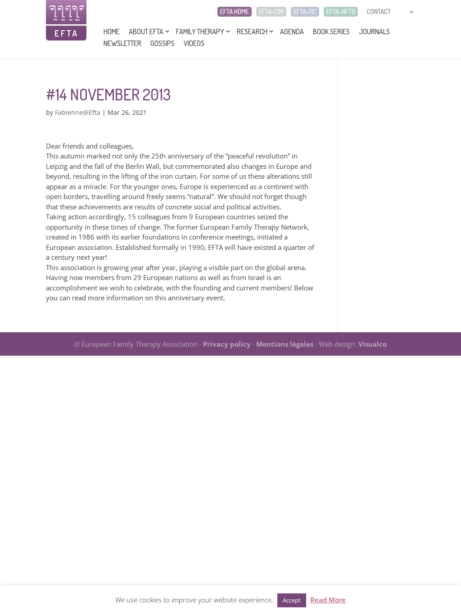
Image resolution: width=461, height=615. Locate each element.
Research (252, 31)
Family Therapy (200, 31)
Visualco (372, 343)
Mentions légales (284, 343)
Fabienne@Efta (77, 112)
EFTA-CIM (271, 11)
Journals (374, 31)
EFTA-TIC (305, 11)
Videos (194, 43)
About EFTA (146, 31)
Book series (331, 31)
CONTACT (379, 11)
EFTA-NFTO (340, 11)
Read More (328, 599)
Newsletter (122, 43)
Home (112, 31)
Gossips (162, 43)
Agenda (292, 31)
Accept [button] (292, 600)
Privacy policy (227, 343)
